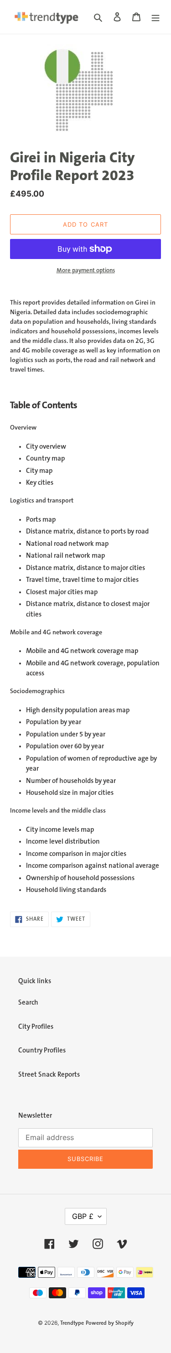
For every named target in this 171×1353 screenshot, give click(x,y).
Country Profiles (42, 1050)
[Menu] (155, 17)
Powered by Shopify (110, 1323)
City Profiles (35, 1027)
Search (28, 1002)
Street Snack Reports (49, 1074)
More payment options (86, 270)
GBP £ (82, 1216)
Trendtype (72, 1323)
